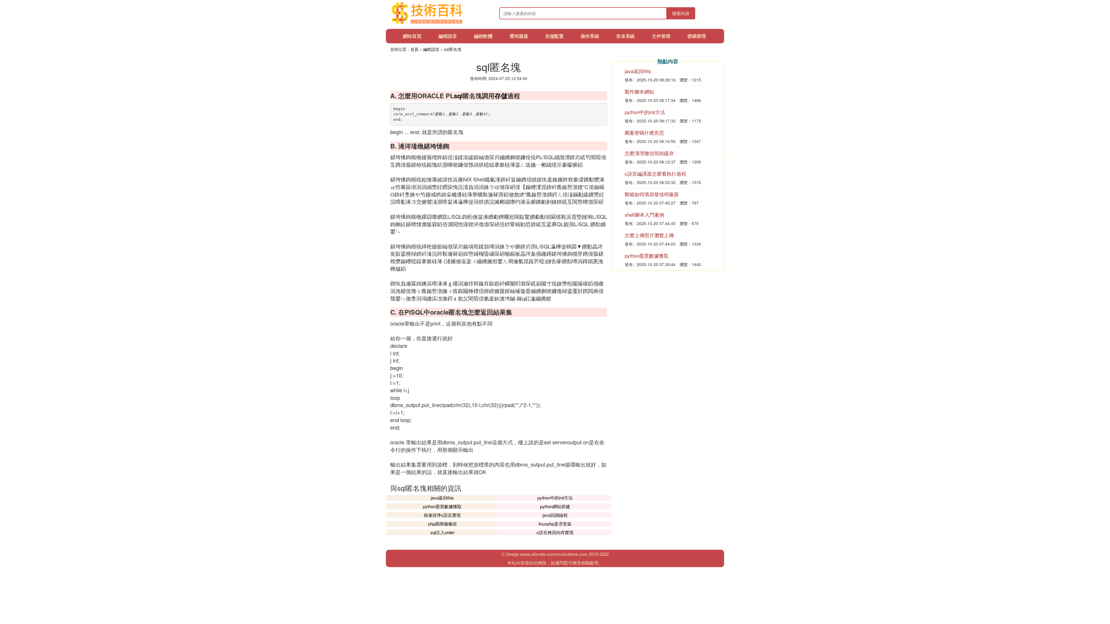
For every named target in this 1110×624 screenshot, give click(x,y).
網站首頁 (412, 36)
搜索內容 (680, 13)
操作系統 (590, 36)
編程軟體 (483, 36)
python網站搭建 (555, 506)
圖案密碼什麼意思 (644, 132)
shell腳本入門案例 (644, 214)
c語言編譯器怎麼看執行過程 (655, 173)
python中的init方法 (555, 498)
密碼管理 (696, 36)
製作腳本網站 (639, 91)
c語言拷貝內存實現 (555, 532)
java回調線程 (555, 515)
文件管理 (661, 36)
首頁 (414, 49)
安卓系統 (625, 36)
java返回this (442, 498)
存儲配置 (554, 36)
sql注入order (442, 532)
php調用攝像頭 (442, 524)
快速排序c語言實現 (442, 515)
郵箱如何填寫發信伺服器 (652, 194)
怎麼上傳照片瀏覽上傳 (649, 235)
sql (458, 95)
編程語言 (448, 36)
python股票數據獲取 (442, 506)
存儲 (501, 95)
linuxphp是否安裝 (555, 524)
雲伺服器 (519, 36)
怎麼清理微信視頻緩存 (649, 153)
